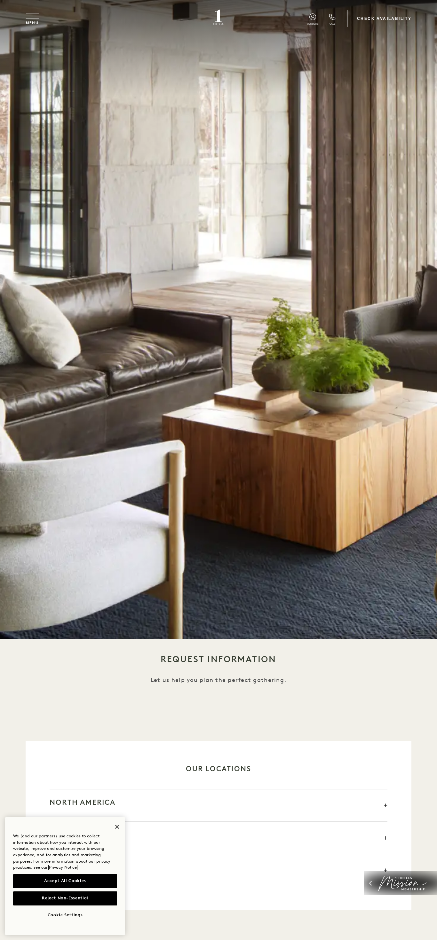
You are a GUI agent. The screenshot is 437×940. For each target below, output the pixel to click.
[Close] (117, 827)
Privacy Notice (63, 868)
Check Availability (384, 18)
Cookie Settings (65, 915)
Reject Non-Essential (65, 898)
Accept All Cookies (65, 881)
